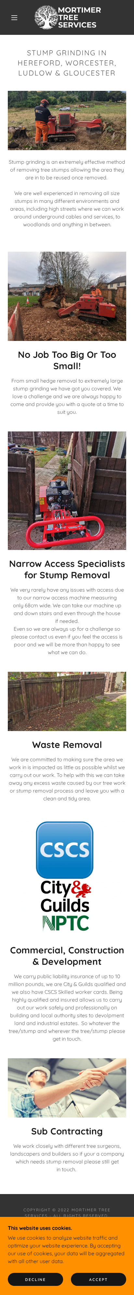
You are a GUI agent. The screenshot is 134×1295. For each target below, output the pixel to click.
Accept (98, 1279)
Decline (35, 1279)
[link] (67, 17)
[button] (14, 17)
